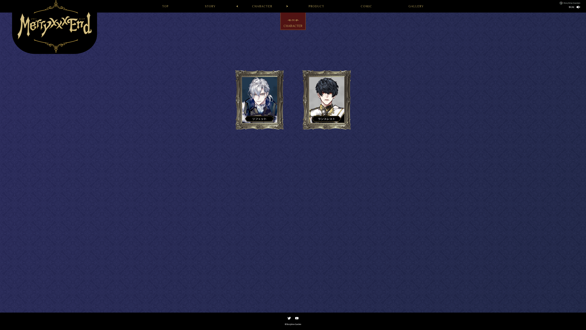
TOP (165, 6)
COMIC (366, 6)
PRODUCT (316, 6)
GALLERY (416, 6)
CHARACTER (262, 6)
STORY (210, 6)
